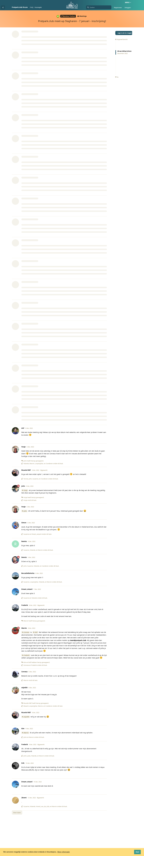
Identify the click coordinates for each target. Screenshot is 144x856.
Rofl (36, 632)
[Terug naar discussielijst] (3, 7)
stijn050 (26, 717)
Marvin (26, 733)
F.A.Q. (31, 7)
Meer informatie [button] (63, 852)
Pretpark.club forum (20, 7)
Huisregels (38, 7)
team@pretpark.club (78, 640)
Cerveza (26, 632)
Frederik (26, 655)
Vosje (25, 490)
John (25, 511)
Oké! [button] (137, 852)
